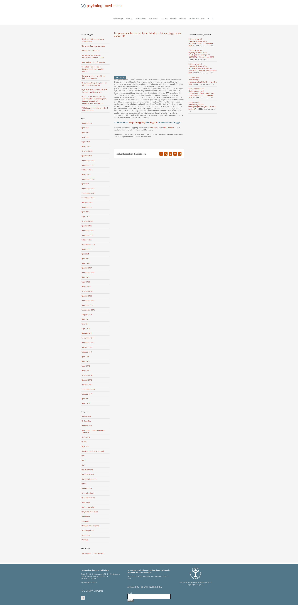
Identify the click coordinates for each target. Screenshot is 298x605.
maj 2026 (85, 137)
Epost (129, 593)
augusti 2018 (87, 352)
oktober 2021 (87, 240)
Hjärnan (85, 446)
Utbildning (86, 535)
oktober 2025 (87, 170)
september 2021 (88, 244)
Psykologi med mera (90, 512)
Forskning (86, 437)
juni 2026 (86, 132)
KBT (83, 460)
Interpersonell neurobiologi (93, 451)
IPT (83, 456)
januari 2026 (87, 156)
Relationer (86, 516)
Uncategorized (88, 530)
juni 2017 (86, 398)
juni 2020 (86, 277)
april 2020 (86, 282)
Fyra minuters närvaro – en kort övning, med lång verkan (94, 91)
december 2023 (88, 188)
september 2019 (88, 310)
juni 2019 (86, 319)
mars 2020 (86, 286)
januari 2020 (87, 296)
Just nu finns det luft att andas (94, 62)
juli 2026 (85, 128)
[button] (213, 18)
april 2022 (86, 216)
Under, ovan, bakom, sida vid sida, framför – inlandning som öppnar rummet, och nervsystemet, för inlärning (94, 99)
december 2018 (88, 338)
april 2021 (86, 263)
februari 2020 (87, 291)
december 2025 (88, 160)
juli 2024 (85, 184)
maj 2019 (85, 324)
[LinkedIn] (83, 598)
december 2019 (88, 300)
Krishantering (87, 470)
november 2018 (88, 342)
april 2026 (86, 142)
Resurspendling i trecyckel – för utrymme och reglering (94, 84)
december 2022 (88, 198)
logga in (154, 122)
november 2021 (88, 235)
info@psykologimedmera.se (97, 576)
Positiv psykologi (88, 507)
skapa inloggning (137, 122)
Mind (84, 484)
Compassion (87, 425)
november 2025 (88, 165)
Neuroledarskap (88, 498)
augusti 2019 (87, 314)
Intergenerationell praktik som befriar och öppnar (94, 77)
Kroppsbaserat (88, 474)
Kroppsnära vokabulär (91, 50)
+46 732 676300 (90, 578)
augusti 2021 (87, 249)
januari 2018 (87, 380)
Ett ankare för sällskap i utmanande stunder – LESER (93, 56)
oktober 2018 (87, 347)
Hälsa (84, 442)
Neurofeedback (88, 493)
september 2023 (88, 193)
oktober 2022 (87, 202)
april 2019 (86, 328)
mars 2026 (86, 146)
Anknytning (86, 416)
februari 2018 (87, 375)
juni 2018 (86, 361)
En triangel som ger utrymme (93, 46)
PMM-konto (154, 128)
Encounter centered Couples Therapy (93, 431)
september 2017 (88, 389)
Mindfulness (87, 488)
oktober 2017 (87, 384)
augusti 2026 (87, 123)
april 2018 (86, 366)
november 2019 (88, 305)
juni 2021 (86, 258)
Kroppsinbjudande (89, 479)
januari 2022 (87, 226)
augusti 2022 (87, 207)
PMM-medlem (120, 77)
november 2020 (88, 272)
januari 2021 (87, 268)
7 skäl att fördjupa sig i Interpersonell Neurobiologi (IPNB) (93, 69)
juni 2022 (86, 212)
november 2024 (88, 179)
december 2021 (88, 230)
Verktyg (85, 540)
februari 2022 (87, 221)
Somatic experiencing (90, 526)
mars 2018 (86, 370)
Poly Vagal (86, 502)
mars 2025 (86, 174)
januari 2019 (87, 333)
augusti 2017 (87, 394)
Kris (83, 465)
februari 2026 (87, 151)
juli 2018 (85, 356)
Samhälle (86, 521)
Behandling (86, 421)
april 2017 (86, 403)
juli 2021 (85, 254)
